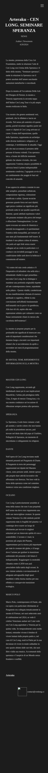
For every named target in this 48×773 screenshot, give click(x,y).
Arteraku (10, 675)
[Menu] (42, 5)
